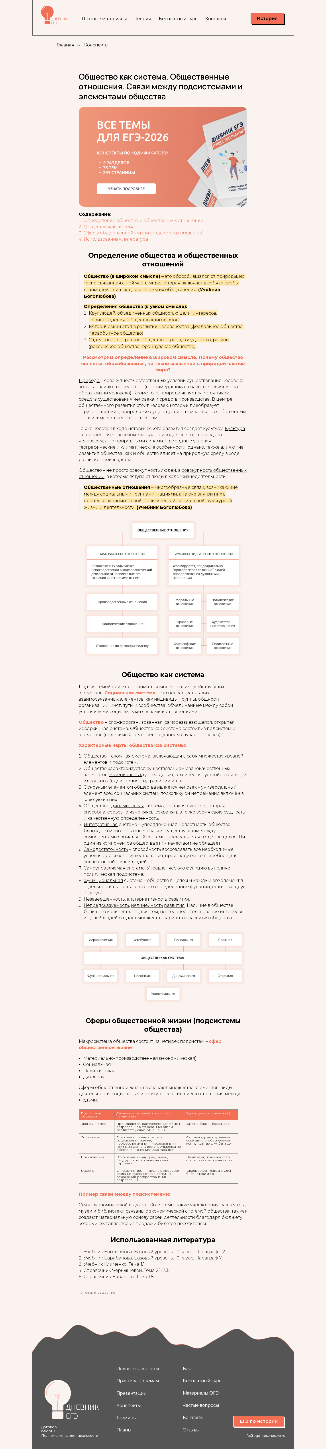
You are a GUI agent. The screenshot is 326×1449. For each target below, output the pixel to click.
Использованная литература (116, 239)
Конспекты (96, 45)
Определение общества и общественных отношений (144, 220)
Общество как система (109, 226)
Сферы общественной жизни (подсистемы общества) (144, 233)
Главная (65, 45)
